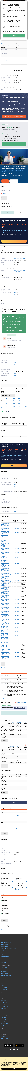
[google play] (19, 1045)
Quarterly (14, 713)
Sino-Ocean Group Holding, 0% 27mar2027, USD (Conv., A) (5, 554)
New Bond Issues (4, 971)
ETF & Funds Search (4, 1012)
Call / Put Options (4, 973)
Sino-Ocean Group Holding (12, 60)
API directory (3, 996)
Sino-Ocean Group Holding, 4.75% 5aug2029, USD (5, 609)
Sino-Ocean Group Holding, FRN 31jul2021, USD (5, 617)
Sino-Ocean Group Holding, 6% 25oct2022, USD (5, 592)
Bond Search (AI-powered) (6, 942)
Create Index (3, 1004)
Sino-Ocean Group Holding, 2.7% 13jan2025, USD (5, 588)
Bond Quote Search (4, 944)
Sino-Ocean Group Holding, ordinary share (20, 271)
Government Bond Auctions (6, 975)
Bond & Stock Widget (5, 987)
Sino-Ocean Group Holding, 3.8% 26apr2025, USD (5, 584)
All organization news (5, 698)
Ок (14, 1068)
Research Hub (3, 1019)
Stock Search (3, 960)
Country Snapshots (4, 1002)
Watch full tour (14, 181)
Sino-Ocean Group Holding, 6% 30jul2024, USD (6, 649)
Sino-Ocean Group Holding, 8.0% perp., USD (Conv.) (5, 657)
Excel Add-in (3, 983)
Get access (5, 181)
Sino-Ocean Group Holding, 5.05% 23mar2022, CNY (5, 633)
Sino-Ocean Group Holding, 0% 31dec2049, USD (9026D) (5, 539)
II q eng (17, 815)
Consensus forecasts (5, 1006)
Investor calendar (4, 979)
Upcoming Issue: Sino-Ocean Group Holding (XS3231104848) (15, 680)
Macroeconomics (4, 1008)
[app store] (8, 1045)
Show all (3, 197)
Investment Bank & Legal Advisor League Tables (10, 948)
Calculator (3, 1036)
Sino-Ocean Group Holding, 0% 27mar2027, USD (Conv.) (5, 525)
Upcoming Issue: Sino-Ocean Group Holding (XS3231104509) (15, 676)
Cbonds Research (4, 1021)
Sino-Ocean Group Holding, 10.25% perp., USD (6, 653)
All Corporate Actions (5, 967)
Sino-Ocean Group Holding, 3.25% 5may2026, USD (5, 596)
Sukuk (2, 954)
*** (2, 43)
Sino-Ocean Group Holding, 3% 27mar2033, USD (5, 530)
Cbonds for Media (4, 1023)
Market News (3, 1017)
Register (14, 35)
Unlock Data (14, 144)
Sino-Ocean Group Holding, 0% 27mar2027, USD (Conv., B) (5, 559)
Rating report (17, 879)
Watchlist (2, 985)
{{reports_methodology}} (21, 702)
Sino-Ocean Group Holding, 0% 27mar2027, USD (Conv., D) (5, 570)
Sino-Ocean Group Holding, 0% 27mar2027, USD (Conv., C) (5, 564)
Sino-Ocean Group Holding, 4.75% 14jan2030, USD (5, 605)
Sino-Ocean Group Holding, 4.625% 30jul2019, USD (5, 645)
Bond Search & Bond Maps (6, 940)
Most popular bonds (5, 956)
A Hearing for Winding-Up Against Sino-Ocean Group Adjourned (16, 691)
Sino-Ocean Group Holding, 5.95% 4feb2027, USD (5, 641)
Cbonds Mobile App (4, 989)
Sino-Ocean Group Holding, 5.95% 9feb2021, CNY (5, 621)
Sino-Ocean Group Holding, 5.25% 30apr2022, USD (5, 613)
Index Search (3, 1000)
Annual (14, 717)
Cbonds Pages (3, 950)
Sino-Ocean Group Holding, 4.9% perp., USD (5, 629)
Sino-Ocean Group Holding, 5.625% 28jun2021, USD (5, 600)
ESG (1, 952)
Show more (3, 740)
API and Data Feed (4, 994)
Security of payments (5, 1031)
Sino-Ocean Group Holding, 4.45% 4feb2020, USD (5, 637)
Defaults (2, 969)
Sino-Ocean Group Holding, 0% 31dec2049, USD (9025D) (5, 534)
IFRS (7, 63)
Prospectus (4, 193)
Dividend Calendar (4, 962)
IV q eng (17, 819)
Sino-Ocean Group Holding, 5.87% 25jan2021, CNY (5, 625)
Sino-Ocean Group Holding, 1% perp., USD (6, 574)
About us (2, 1029)
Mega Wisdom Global (19, 268)
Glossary (2, 1025)
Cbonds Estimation (4, 946)
